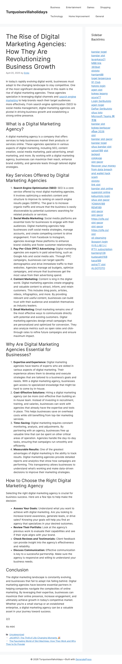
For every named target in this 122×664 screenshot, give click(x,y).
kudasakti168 (99, 256)
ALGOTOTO (98, 268)
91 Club (95, 82)
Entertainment (73, 7)
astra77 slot (98, 264)
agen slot (96, 89)
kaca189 (96, 260)
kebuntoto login (100, 196)
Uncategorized (16, 634)
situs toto (97, 112)
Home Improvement (79, 16)
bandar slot (98, 55)
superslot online (100, 192)
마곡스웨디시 (99, 245)
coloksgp (96, 158)
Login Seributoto (101, 101)
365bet (95, 67)
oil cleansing (98, 237)
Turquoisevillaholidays (26, 12)
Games (90, 7)
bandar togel (99, 51)
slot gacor (97, 161)
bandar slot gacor (101, 139)
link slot (95, 184)
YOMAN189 (98, 203)
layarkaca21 (98, 59)
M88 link (96, 63)
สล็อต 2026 (97, 131)
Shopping (105, 7)
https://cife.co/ (100, 218)
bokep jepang (99, 93)
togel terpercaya (101, 78)
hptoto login (98, 85)
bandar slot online (102, 188)
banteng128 (98, 253)
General (100, 16)
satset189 (97, 150)
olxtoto (95, 70)
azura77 (96, 97)
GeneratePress (84, 659)
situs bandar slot (101, 146)
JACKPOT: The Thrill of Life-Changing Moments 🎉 (35, 637)
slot (93, 135)
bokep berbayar (100, 127)
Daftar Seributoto (101, 108)
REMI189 (96, 207)
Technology (56, 16)
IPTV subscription (101, 249)
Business (55, 7)
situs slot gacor (100, 199)
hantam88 (97, 74)
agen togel (97, 104)
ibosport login (99, 241)
